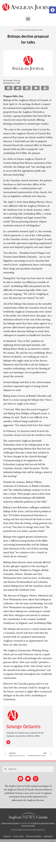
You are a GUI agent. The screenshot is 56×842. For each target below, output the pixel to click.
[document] (28, 421)
